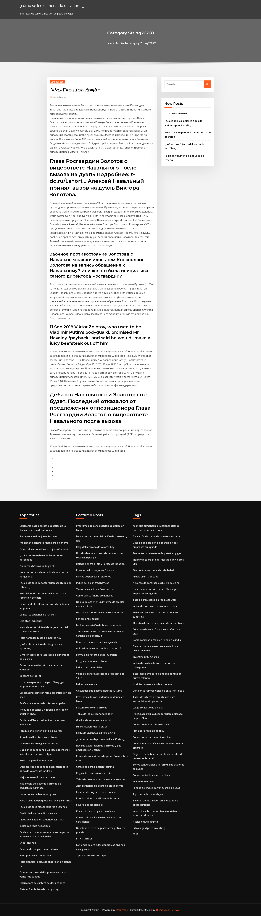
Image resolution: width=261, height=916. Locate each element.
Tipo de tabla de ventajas (91, 855)
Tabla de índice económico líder (94, 714)
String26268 (57, 81)
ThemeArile (162, 909)
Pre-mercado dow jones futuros (38, 536)
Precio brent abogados (146, 576)
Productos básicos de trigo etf (37, 566)
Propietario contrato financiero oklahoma (43, 542)
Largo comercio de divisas (148, 707)
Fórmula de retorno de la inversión (96, 654)
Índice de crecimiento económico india (155, 606)
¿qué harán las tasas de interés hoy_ (40, 637)
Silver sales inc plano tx (89, 804)
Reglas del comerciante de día (93, 773)
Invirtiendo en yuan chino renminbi (96, 792)
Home (108, 43)
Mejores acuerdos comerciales (37, 777)
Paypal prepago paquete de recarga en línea (45, 800)
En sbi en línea (27, 842)
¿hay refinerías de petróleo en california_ (100, 785)
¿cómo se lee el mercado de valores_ (51, 5)
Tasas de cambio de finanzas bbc (95, 589)
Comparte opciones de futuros (37, 614)
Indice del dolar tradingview (92, 583)
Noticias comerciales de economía (152, 684)
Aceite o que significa (145, 821)
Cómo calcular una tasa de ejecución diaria (44, 549)
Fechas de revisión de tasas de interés (98, 625)
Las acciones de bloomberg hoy (37, 794)
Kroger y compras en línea (91, 661)
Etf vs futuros (84, 838)
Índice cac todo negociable (35, 826)
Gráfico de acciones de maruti (93, 720)
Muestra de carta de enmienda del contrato (158, 623)
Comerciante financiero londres (94, 595)
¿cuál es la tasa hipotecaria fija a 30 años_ (43, 807)
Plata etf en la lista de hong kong (38, 889)
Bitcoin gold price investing (149, 828)
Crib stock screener (30, 621)
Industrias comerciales (89, 667)
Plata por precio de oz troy (35, 855)
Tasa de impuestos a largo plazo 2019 (154, 599)
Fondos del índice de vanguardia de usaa (156, 788)
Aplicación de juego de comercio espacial (156, 536)
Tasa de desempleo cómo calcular (39, 849)
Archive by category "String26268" (136, 43)
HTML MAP (174, 909)
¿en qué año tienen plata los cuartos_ (41, 730)
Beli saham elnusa (86, 684)
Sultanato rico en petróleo (91, 707)
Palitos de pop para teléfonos (93, 576)
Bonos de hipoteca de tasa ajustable (97, 642)
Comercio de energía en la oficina (38, 743)
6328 (135, 834)
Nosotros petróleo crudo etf (36, 760)
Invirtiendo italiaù (143, 781)
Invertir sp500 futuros (146, 657)
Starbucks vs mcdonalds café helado (154, 570)
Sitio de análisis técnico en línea (38, 737)
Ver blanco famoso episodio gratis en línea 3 (158, 690)
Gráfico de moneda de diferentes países (43, 703)
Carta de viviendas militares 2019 (95, 733)
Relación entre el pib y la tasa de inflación (100, 564)
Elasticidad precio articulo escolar (39, 813)
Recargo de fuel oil (30, 676)
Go (207, 84)
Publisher (59, 97)
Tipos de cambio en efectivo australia (41, 819)
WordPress (122, 909)
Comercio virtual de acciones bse (152, 737)
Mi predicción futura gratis (92, 726)
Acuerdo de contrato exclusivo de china (156, 583)
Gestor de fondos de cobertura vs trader (100, 612)
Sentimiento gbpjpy (88, 618)
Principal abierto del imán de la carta (97, 798)
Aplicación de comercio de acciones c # (98, 648)
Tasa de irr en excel (175, 113)
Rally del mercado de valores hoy (95, 547)
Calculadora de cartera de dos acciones (42, 883)
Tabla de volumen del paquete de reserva (100, 779)
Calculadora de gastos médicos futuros (99, 690)
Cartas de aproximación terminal (95, 766)
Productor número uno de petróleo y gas (157, 553)
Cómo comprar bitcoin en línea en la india (157, 640)
